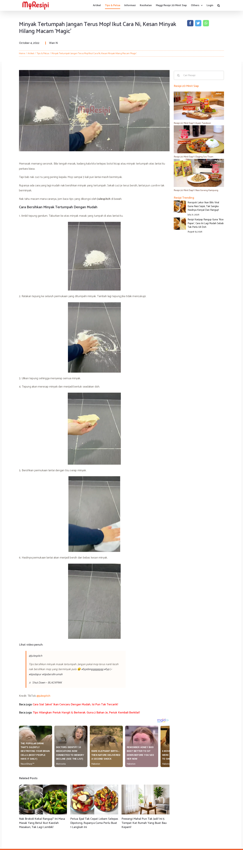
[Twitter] (198, 23)
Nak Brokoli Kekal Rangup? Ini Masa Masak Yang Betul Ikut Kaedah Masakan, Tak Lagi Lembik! (42, 823)
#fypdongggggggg (92, 669)
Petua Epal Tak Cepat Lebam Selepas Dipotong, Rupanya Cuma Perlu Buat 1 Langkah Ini (94, 823)
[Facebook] (190, 23)
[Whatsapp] (206, 23)
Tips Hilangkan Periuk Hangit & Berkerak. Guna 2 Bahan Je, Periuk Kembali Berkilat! (86, 712)
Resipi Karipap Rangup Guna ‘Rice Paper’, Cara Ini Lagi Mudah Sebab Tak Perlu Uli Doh (206, 223)
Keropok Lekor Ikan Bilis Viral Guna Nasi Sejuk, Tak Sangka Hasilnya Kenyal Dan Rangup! (203, 206)
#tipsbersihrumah (52, 674)
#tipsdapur (35, 674)
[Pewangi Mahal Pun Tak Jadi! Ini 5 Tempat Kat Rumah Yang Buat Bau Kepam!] (145, 799)
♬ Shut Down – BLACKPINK (45, 682)
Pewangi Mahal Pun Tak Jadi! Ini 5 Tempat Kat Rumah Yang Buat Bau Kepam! (144, 823)
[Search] (218, 5)
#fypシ (108, 669)
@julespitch (35, 656)
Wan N (53, 43)
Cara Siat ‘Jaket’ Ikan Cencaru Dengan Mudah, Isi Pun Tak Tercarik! (75, 704)
